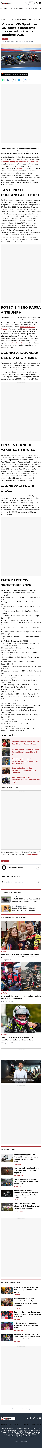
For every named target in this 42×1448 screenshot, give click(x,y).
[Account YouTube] (40, 1418)
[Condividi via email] (30, 80)
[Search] (26, 3)
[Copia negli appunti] (25, 80)
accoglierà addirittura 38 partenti (24, 162)
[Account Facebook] (30, 1418)
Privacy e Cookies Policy (32, 1424)
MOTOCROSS (31, 8)
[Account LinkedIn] (37, 1418)
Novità (16, 1200)
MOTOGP (8, 8)
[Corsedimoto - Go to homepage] (8, 1418)
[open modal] (40, 3)
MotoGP (17, 1294)
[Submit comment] (38, 882)
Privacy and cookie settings (21, 1409)
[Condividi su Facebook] (8, 80)
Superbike (5, 162)
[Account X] (27, 1418)
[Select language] (31, 3)
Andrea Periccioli (10, 41)
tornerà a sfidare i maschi (17, 343)
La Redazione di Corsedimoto (11, 1424)
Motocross (18, 1175)
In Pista (5, 39)
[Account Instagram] (34, 1418)
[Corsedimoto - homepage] (8, 3)
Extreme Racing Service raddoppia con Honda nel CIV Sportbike (24, 770)
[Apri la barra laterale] (1, 8)
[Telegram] (19, 80)
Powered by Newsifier (21, 1441)
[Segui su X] (38, 868)
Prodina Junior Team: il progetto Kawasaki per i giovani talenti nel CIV (25, 752)
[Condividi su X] (14, 80)
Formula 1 (17, 1164)
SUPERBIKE (19, 8)
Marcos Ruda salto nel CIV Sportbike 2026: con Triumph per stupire (26, 779)
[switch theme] (36, 3)
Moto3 (19, 168)
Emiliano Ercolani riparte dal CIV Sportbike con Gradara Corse (25, 743)
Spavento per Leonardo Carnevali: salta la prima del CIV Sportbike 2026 (25, 761)
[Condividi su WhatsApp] (3, 80)
